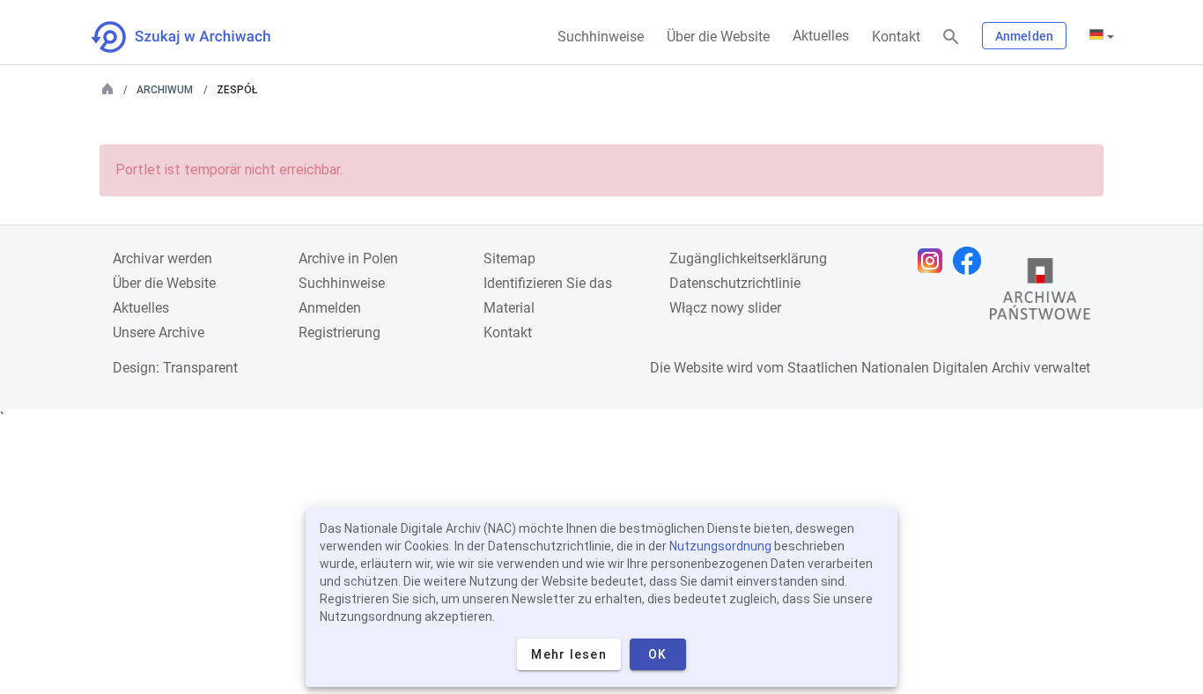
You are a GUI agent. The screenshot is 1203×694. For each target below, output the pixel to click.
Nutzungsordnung (720, 546)
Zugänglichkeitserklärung (748, 258)
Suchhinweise (600, 36)
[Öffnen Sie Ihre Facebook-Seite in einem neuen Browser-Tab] (971, 261)
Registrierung (339, 332)
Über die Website (718, 36)
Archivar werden (162, 258)
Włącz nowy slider (725, 307)
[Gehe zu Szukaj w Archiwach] (197, 37)
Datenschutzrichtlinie (735, 283)
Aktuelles (821, 35)
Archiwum (165, 90)
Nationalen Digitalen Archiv (945, 367)
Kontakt (896, 36)
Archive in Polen (348, 258)
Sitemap (509, 258)
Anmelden (1024, 36)
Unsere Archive (158, 332)
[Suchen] (951, 37)
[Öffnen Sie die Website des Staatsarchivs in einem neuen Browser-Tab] (1040, 293)
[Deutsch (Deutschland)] (1101, 36)
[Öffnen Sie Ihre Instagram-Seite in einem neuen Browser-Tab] (934, 261)
